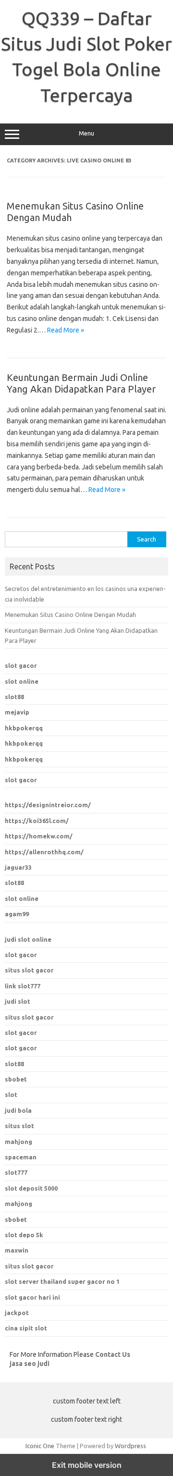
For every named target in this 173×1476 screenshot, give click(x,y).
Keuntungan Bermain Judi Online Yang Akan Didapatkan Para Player (81, 383)
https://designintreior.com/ (48, 804)
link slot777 (22, 986)
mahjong (18, 1141)
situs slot (19, 1125)
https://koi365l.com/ (37, 820)
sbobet (16, 1219)
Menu (86, 133)
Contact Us (112, 1354)
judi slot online (28, 939)
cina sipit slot (26, 1328)
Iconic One (39, 1445)
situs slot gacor (29, 970)
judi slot (17, 1001)
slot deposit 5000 (31, 1188)
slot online (21, 681)
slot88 (14, 696)
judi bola (18, 1110)
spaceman (21, 1157)
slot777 (16, 1172)
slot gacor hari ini (32, 1297)
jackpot (17, 1312)
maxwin (16, 1250)
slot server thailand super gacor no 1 (62, 1281)
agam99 (17, 913)
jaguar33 (18, 867)
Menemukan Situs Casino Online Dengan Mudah (70, 614)
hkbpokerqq (24, 728)
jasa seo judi (29, 1363)
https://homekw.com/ (39, 836)
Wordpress (130, 1445)
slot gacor (21, 665)
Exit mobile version (87, 1465)
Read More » (65, 330)
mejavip (17, 712)
